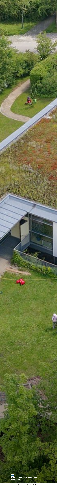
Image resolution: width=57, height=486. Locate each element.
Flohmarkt (36, 484)
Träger (28, 484)
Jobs (25, 484)
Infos (14, 484)
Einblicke (22, 484)
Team (11, 484)
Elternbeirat (32, 484)
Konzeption (18, 484)
